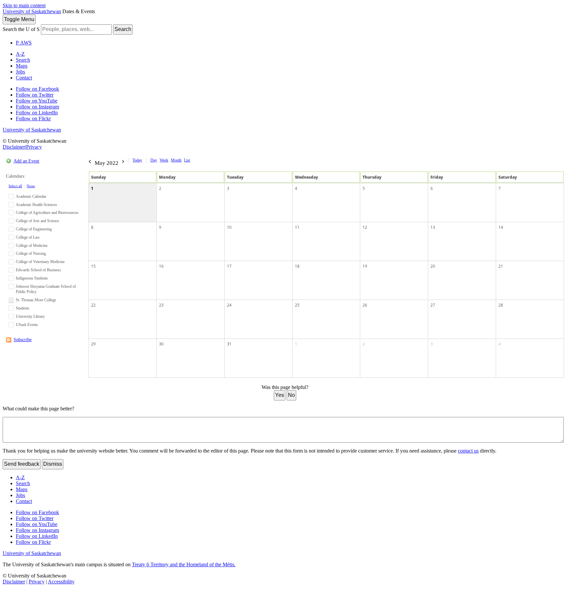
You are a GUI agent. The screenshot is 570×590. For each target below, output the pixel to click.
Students (22, 308)
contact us (468, 451)
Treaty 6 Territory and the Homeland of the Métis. (184, 564)
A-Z (20, 54)
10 (229, 227)
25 (297, 305)
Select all (15, 186)
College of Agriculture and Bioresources (47, 212)
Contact (24, 77)
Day (153, 160)
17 (229, 266)
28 (500, 305)
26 (365, 305)
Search (122, 29)
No (291, 395)
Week (164, 160)
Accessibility (61, 581)
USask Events (27, 324)
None (31, 186)
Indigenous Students (32, 278)
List (187, 160)
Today (137, 160)
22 (93, 305)
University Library (30, 316)
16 (161, 266)
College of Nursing (31, 253)
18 (297, 266)
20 (432, 266)
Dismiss (52, 464)
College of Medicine (32, 245)
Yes (279, 395)
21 (500, 266)
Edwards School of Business (38, 270)
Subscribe (23, 339)
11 (297, 227)
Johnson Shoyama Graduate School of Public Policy (46, 289)
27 (432, 305)
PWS (24, 42)
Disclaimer (14, 147)
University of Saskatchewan (32, 11)
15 (93, 266)
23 (161, 305)
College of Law (28, 237)
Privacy (34, 147)
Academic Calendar (31, 196)
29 (93, 344)
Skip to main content (24, 5)
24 (229, 305)
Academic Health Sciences (36, 204)
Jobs (20, 71)
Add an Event (26, 161)
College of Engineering (34, 229)
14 (500, 227)
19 (365, 266)
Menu (19, 19)
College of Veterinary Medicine (40, 261)
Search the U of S (21, 29)
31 (229, 344)
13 (432, 227)
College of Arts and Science (37, 221)
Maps (21, 66)
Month (176, 160)
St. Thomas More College (36, 300)
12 (365, 227)
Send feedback (21, 464)
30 (161, 344)
